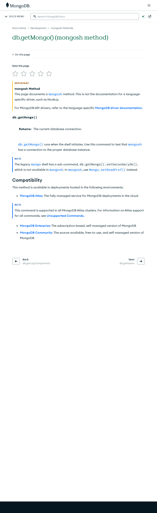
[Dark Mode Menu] (149, 16)
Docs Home (19, 28)
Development (38, 28)
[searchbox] (84, 16)
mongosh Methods (62, 28)
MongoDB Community (36, 232)
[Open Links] (149, 5)
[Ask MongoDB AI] (143, 16)
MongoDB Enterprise (35, 226)
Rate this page (20, 65)
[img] (15, 74)
